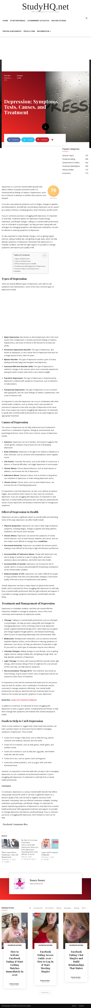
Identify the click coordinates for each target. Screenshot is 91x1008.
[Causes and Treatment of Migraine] (49, 844)
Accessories (38, 908)
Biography (67, 908)
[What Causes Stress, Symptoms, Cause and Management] (10, 844)
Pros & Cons (29, 31)
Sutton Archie (14, 984)
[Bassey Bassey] (20, 883)
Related (17, 271)
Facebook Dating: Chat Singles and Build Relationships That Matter (76, 960)
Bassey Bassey (37, 880)
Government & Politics (38, 21)
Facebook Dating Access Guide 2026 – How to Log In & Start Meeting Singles (45, 961)
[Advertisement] (45, 53)
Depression (20, 278)
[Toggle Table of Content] (43, 255)
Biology (76, 908)
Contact (81, 1006)
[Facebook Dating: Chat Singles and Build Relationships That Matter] (76, 931)
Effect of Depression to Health (26, 264)
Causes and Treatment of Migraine (24, 700)
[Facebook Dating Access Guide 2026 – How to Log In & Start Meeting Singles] (45, 931)
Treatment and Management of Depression (30, 266)
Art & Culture (49, 908)
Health (19, 78)
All (30, 908)
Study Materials (17, 21)
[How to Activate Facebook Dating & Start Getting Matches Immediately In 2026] (15, 931)
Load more (44, 993)
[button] (86, 18)
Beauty (59, 908)
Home (5, 21)
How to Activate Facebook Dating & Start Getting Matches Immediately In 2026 (14, 963)
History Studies (58, 21)
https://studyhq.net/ (36, 884)
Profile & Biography (12, 31)
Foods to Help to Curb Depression (27, 269)
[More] (52, 139)
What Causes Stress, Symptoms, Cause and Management (10, 854)
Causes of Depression (23, 261)
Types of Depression (22, 259)
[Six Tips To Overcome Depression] (31, 849)
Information (43, 31)
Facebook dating (15, 945)
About (74, 1006)
